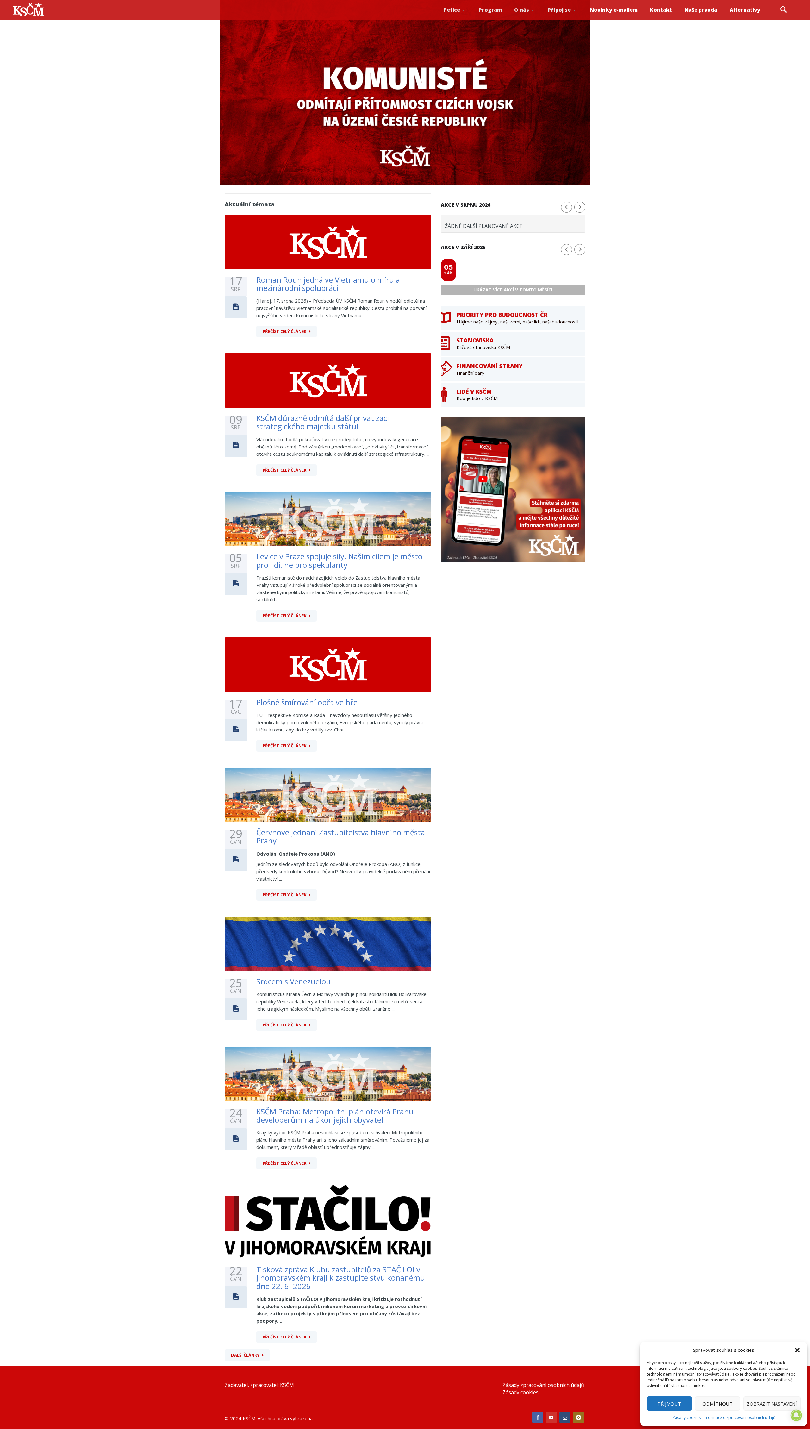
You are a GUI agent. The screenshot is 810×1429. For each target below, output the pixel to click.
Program (490, 9)
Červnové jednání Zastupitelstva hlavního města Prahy (340, 836)
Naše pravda (700, 9)
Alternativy (745, 9)
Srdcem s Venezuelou (293, 981)
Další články (245, 1355)
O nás (521, 9)
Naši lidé (533, 18)
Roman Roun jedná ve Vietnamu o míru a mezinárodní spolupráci (328, 283)
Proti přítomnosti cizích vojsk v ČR (460, 16)
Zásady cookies (686, 1417)
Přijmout (669, 1404)
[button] (797, 1350)
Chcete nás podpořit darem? (531, 17)
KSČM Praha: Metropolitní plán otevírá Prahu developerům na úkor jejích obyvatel (335, 1115)
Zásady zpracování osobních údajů (543, 1385)
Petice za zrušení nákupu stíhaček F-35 (462, 19)
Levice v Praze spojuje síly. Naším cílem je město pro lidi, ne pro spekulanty (339, 560)
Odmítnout (717, 1404)
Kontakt (661, 9)
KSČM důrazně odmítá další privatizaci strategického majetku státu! (322, 422)
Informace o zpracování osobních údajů (739, 1417)
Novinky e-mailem (614, 9)
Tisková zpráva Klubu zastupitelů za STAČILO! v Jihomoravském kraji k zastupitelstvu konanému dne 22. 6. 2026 (340, 1277)
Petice (452, 9)
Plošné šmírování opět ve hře (307, 702)
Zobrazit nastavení (772, 1404)
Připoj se (559, 9)
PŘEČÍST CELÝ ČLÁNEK (284, 331)
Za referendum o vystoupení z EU (461, 17)
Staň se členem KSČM (565, 19)
